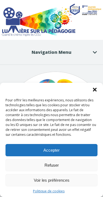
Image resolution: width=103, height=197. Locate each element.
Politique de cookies (49, 191)
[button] (95, 89)
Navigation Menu (51, 52)
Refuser (51, 165)
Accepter (51, 150)
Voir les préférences (51, 180)
